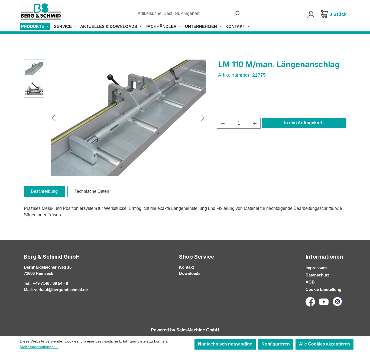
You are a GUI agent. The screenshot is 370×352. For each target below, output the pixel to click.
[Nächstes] (203, 118)
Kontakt (186, 267)
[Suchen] (237, 13)
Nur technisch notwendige (225, 344)
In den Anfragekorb (304, 122)
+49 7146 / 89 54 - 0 (50, 283)
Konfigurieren (275, 344)
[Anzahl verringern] (222, 123)
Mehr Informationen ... (39, 347)
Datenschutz (317, 275)
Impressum (316, 267)
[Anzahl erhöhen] (255, 123)
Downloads (189, 273)
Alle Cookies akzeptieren (324, 344)
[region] (115, 118)
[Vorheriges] (54, 118)
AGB (310, 282)
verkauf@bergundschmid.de (61, 289)
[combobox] (183, 13)
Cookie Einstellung (323, 289)
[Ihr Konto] (311, 14)
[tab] (44, 191)
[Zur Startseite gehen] (47, 12)
